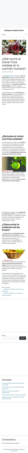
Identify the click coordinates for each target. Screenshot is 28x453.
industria (4, 275)
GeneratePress (14, 451)
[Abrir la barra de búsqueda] (26, 35)
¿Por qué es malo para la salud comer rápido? (14, 395)
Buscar (4, 335)
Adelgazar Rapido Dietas (14, 30)
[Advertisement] (14, 14)
